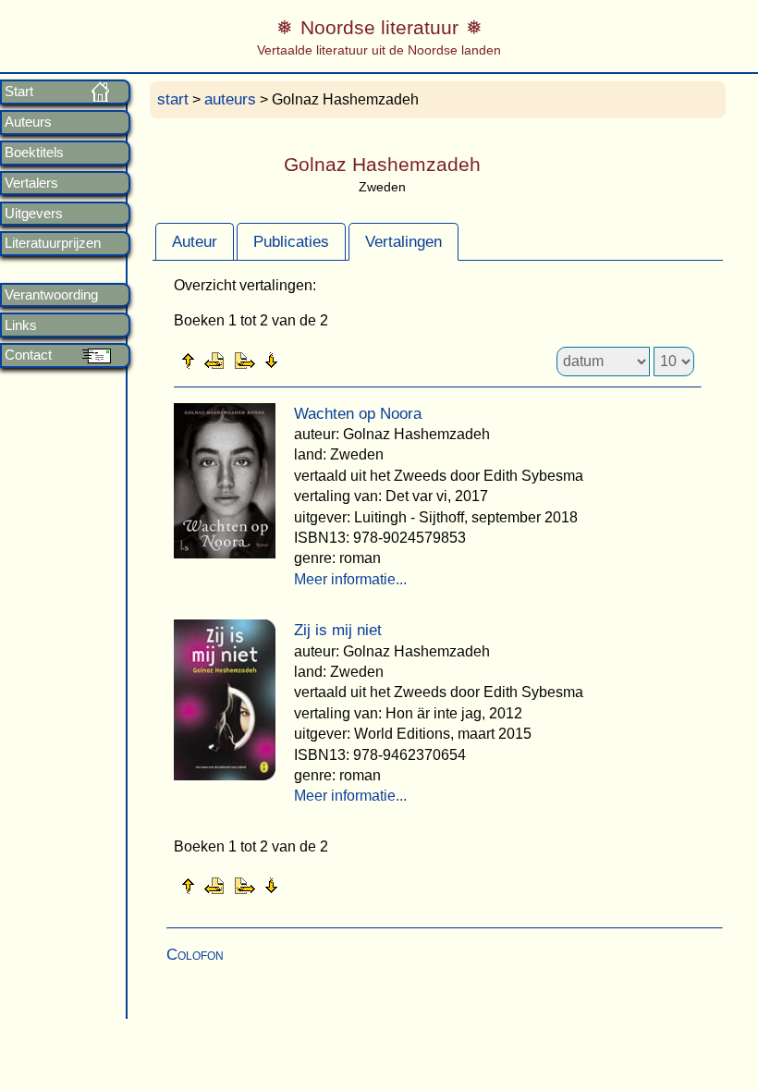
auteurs (230, 99)
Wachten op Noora (358, 414)
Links (21, 325)
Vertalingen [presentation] (403, 242)
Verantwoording (51, 295)
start (173, 99)
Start (19, 91)
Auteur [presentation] (194, 242)
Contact (28, 355)
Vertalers (31, 183)
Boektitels (34, 152)
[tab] (194, 241)
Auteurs (28, 122)
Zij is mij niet (338, 630)
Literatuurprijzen (53, 243)
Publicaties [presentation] (291, 242)
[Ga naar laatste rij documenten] (317, 360)
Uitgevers (34, 213)
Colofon (195, 954)
